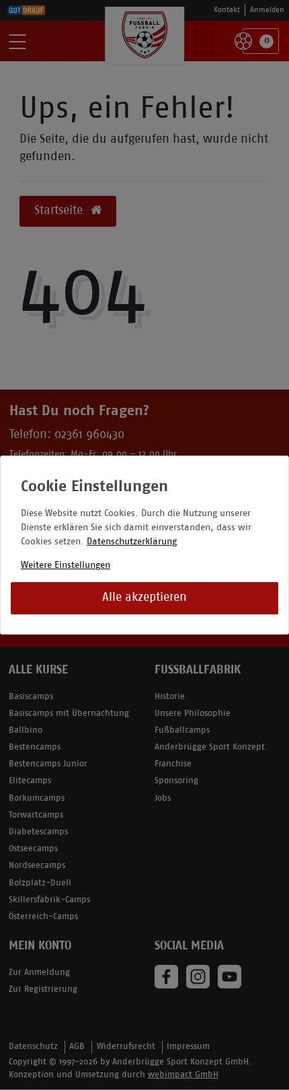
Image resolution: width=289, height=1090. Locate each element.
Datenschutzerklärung (132, 542)
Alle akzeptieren (144, 598)
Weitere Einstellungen (65, 565)
